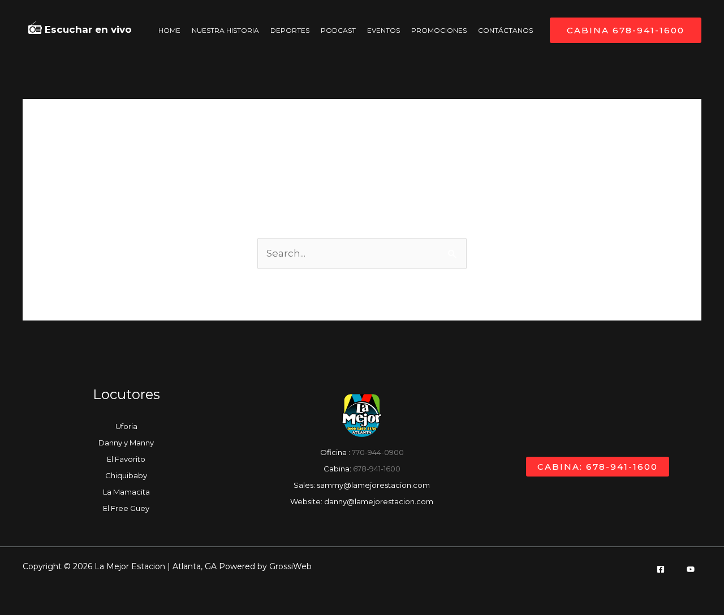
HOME (169, 30)
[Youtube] (690, 569)
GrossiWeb (290, 566)
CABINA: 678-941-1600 (597, 466)
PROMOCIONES (439, 30)
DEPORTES (289, 30)
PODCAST (338, 30)
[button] (625, 30)
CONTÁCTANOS (505, 30)
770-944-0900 (378, 452)
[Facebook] (660, 569)
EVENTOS (383, 30)
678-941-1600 (376, 468)
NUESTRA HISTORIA (225, 30)
